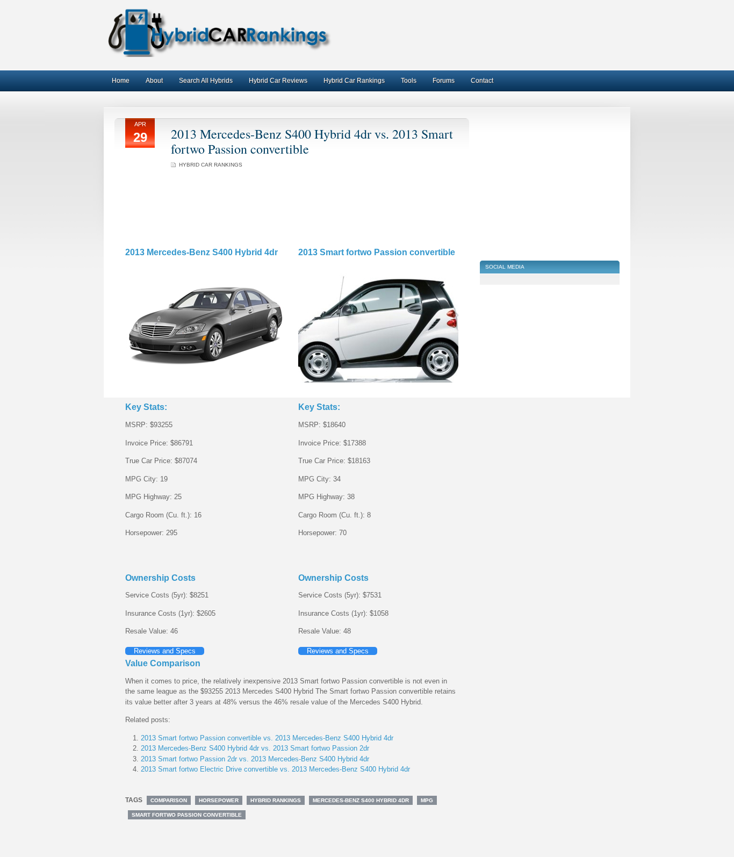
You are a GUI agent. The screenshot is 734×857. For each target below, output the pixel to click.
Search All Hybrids (206, 80)
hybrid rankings (275, 800)
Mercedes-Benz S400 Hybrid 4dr (361, 800)
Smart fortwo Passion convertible (187, 815)
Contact (482, 80)
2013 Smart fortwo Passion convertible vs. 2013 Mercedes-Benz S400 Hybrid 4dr (267, 738)
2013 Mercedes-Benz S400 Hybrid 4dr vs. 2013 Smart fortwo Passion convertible (312, 141)
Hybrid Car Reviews (278, 80)
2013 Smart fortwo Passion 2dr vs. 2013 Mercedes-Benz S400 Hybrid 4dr (255, 759)
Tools (408, 80)
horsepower (219, 800)
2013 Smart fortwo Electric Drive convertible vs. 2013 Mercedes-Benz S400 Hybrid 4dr (275, 769)
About (154, 80)
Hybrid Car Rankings (354, 80)
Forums (444, 80)
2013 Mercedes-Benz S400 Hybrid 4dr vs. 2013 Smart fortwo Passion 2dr (255, 748)
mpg (427, 800)
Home (120, 80)
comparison (168, 800)
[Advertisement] (544, 35)
